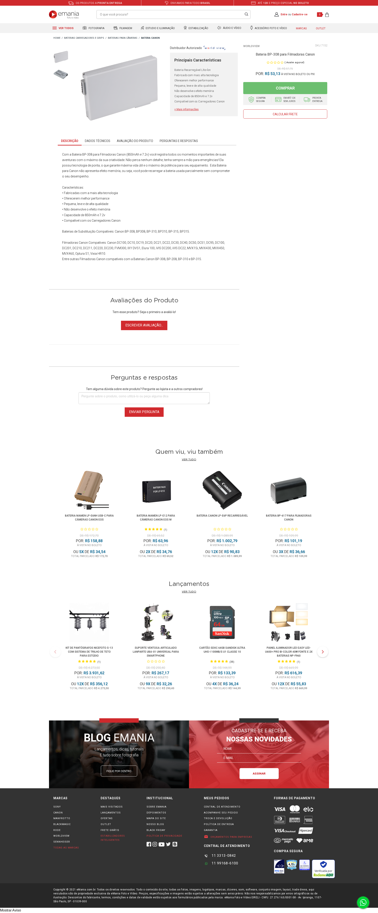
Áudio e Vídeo (231, 28)
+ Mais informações (186, 109)
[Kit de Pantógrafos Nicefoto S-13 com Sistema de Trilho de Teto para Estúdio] (89, 623)
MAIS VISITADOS (112, 806)
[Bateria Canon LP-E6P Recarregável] (222, 491)
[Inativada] (279, 867)
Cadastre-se (300, 14)
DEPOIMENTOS (156, 812)
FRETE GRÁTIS (110, 830)
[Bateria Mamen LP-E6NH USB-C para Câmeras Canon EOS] (89, 491)
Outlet (321, 28)
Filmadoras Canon (75, 242)
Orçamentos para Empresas (231, 837)
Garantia (210, 830)
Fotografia (96, 28)
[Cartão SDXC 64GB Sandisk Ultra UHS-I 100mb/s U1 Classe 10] (222, 623)
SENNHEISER (61, 841)
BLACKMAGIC (62, 824)
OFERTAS (107, 818)
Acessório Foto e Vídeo (270, 28)
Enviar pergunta (144, 412)
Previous (55, 651)
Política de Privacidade (164, 835)
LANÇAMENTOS (111, 812)
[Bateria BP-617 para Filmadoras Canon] (288, 491)
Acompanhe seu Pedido (221, 812)
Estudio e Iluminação (160, 28)
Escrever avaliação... (144, 325)
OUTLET (106, 824)
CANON (58, 812)
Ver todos (66, 28)
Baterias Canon (144, 259)
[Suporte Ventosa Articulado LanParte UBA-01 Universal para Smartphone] (156, 623)
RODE (57, 830)
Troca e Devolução (218, 818)
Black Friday (156, 830)
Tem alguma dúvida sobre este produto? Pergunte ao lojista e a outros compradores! (144, 389)
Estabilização (198, 28)
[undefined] (119, 89)
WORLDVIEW (61, 835)
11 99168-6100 (224, 863)
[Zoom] (60, 56)
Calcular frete (285, 114)
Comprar (285, 88)
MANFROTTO (61, 818)
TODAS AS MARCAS (66, 847)
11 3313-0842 (223, 855)
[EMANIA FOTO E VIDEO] (56, 38)
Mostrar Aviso (10, 910)
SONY (57, 806)
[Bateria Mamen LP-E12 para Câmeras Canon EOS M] (155, 491)
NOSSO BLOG (155, 824)
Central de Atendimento (222, 806)
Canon (111, 242)
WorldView (251, 46)
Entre (284, 14)
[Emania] (64, 14)
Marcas (301, 28)
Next (322, 651)
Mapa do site (156, 818)
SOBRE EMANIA (156, 806)
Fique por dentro (119, 771)
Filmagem (125, 28)
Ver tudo (189, 459)
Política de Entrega (219, 824)
